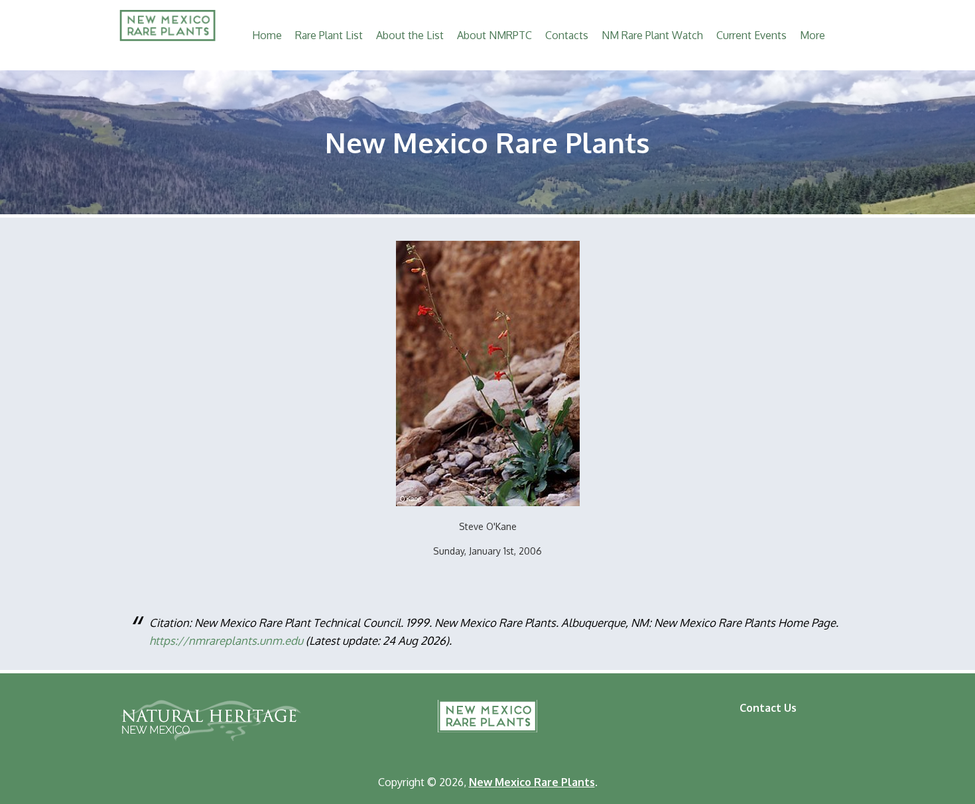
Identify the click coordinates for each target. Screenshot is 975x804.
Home (267, 35)
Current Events (751, 35)
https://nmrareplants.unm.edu (226, 640)
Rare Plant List (329, 35)
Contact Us (768, 707)
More (812, 35)
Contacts (566, 35)
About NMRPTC (494, 35)
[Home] (167, 37)
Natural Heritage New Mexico (210, 720)
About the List (410, 35)
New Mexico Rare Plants (487, 716)
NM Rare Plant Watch (652, 35)
